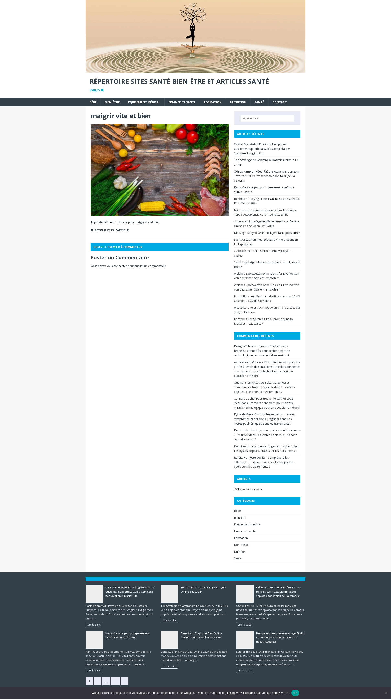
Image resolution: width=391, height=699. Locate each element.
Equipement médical (144, 102)
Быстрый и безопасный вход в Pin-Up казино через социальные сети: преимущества (280, 637)
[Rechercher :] (267, 118)
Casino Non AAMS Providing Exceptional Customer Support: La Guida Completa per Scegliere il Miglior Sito (262, 148)
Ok (295, 692)
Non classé (241, 545)
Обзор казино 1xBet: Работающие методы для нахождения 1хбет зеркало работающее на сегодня (266, 175)
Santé (259, 102)
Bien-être (112, 102)
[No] (386, 693)
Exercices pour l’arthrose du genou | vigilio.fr (263, 446)
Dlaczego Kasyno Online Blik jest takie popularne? (267, 233)
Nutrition (238, 102)
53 (115, 681)
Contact (279, 102)
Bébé (93, 102)
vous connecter (117, 266)
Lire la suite (94, 624)
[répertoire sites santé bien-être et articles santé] (195, 71)
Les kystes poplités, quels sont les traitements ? (265, 451)
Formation (213, 102)
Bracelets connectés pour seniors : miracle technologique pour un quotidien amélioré (267, 371)
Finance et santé (182, 102)
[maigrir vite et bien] (160, 214)
